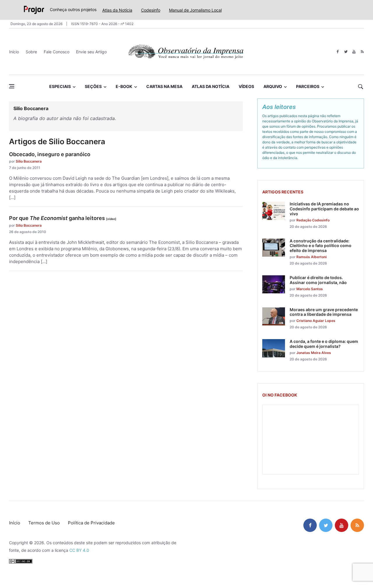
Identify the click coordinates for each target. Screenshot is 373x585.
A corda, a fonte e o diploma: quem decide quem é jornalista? (324, 344)
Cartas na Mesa (164, 86)
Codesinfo (150, 10)
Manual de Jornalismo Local (195, 10)
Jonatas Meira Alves (313, 352)
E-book (124, 86)
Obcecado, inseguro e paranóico (49, 154)
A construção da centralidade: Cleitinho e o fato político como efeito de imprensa (320, 245)
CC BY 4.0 (79, 550)
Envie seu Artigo (91, 51)
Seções (93, 86)
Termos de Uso (44, 523)
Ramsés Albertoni (311, 257)
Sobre (31, 51)
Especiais (60, 86)
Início (14, 51)
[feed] (362, 52)
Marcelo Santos (309, 289)
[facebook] (337, 52)
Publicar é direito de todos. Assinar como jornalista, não (318, 280)
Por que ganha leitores (62, 218)
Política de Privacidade (91, 523)
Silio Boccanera (29, 161)
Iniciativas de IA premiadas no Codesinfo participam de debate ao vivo (324, 208)
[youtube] (354, 52)
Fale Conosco (56, 51)
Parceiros (307, 86)
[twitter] (346, 52)
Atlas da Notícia (117, 10)
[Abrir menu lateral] (11, 86)
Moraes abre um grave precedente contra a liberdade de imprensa (324, 312)
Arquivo (272, 86)
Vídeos (246, 86)
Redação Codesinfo (313, 220)
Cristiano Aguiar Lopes (315, 320)
